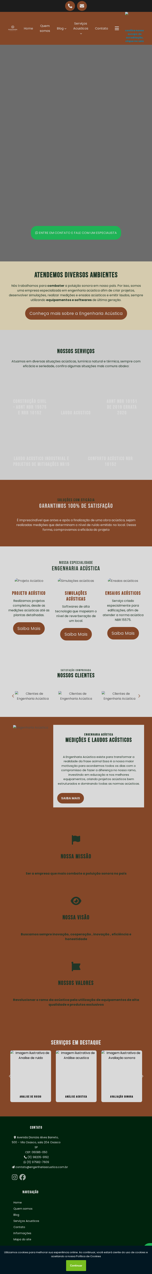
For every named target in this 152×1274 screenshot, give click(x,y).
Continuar (76, 1265)
